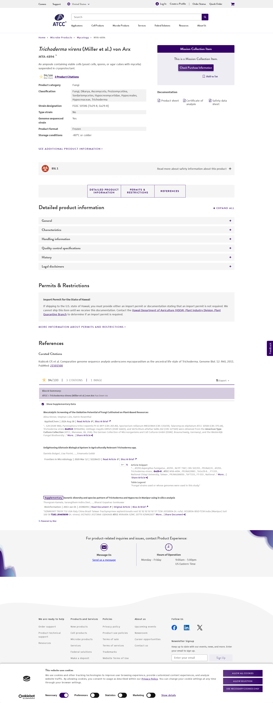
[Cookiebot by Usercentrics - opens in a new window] (27, 696)
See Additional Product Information (70, 149)
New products (79, 626)
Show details (168, 695)
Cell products (79, 632)
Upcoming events (145, 626)
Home (42, 37)
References (170, 191)
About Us (201, 25)
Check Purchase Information (196, 68)
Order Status (199, 4)
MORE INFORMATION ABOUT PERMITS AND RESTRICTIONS (81, 327)
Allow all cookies (242, 673)
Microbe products (82, 639)
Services (142, 25)
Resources (183, 25)
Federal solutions (81, 651)
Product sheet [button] (170, 100)
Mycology (83, 37)
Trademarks (110, 651)
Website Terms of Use (116, 658)
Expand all (225, 208)
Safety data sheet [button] (219, 102)
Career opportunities (148, 639)
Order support (47, 626)
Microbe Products (121, 25)
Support (57, 4)
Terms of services (113, 645)
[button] (205, 17)
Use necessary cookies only (242, 688)
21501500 (56, 365)
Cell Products (97, 25)
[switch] (94, 695)
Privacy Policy (150, 678)
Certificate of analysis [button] (194, 102)
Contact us (141, 645)
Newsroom (141, 632)
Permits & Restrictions (137, 191)
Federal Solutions (162, 25)
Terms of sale (111, 639)
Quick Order (215, 4)
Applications (76, 25)
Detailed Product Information (104, 191)
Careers (42, 4)
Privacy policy (111, 626)
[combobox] (136, 17)
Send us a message (104, 560)
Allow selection (242, 680)
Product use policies (115, 632)
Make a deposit (80, 658)
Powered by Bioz (48, 521)
